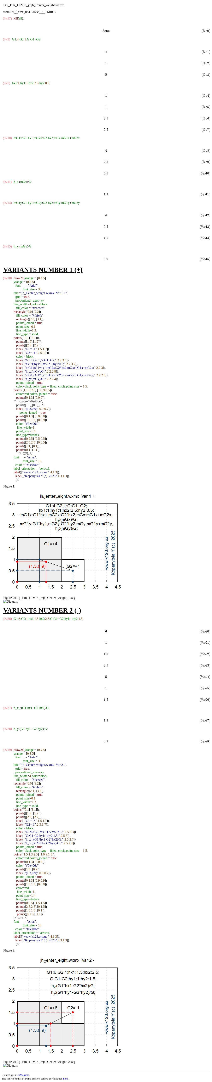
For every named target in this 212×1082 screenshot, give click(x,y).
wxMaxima (23, 1074)
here (65, 1078)
